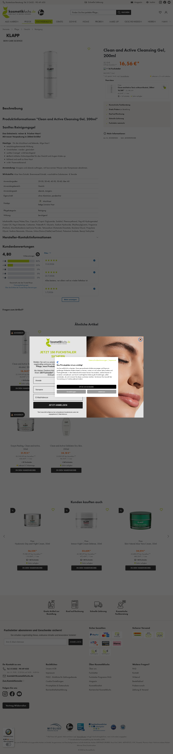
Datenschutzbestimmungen (98, 360)
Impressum (112, 360)
